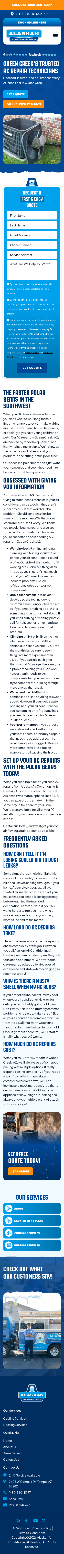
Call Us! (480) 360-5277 (32, 5)
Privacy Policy (32, 352)
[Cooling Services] (9, 1233)
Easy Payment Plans (28, 1220)
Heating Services (27, 1245)
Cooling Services (27, 1233)
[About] (9, 1208)
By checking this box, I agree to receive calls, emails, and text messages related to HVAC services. (30, 289)
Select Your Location (32, 14)
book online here (32, 22)
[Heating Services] (9, 1245)
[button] (55, 35)
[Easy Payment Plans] (9, 1221)
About (19, 1208)
